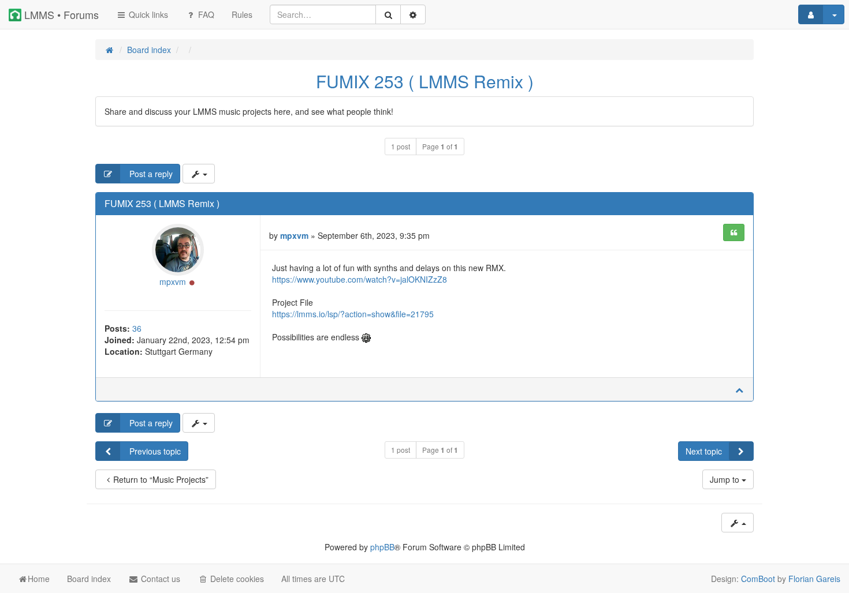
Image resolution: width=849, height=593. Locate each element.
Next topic (704, 451)
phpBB (382, 547)
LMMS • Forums (60, 14)
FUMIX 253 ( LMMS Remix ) (425, 81)
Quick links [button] (147, 14)
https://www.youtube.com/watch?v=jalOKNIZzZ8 (359, 279)
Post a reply (150, 173)
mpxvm (172, 281)
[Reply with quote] (733, 232)
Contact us (159, 578)
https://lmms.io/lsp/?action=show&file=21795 (353, 314)
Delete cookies (236, 578)
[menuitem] (242, 14)
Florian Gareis (814, 578)
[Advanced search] (413, 14)
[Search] (388, 14)
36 (137, 328)
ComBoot (758, 578)
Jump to (726, 479)
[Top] (739, 389)
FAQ (205, 14)
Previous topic (154, 451)
